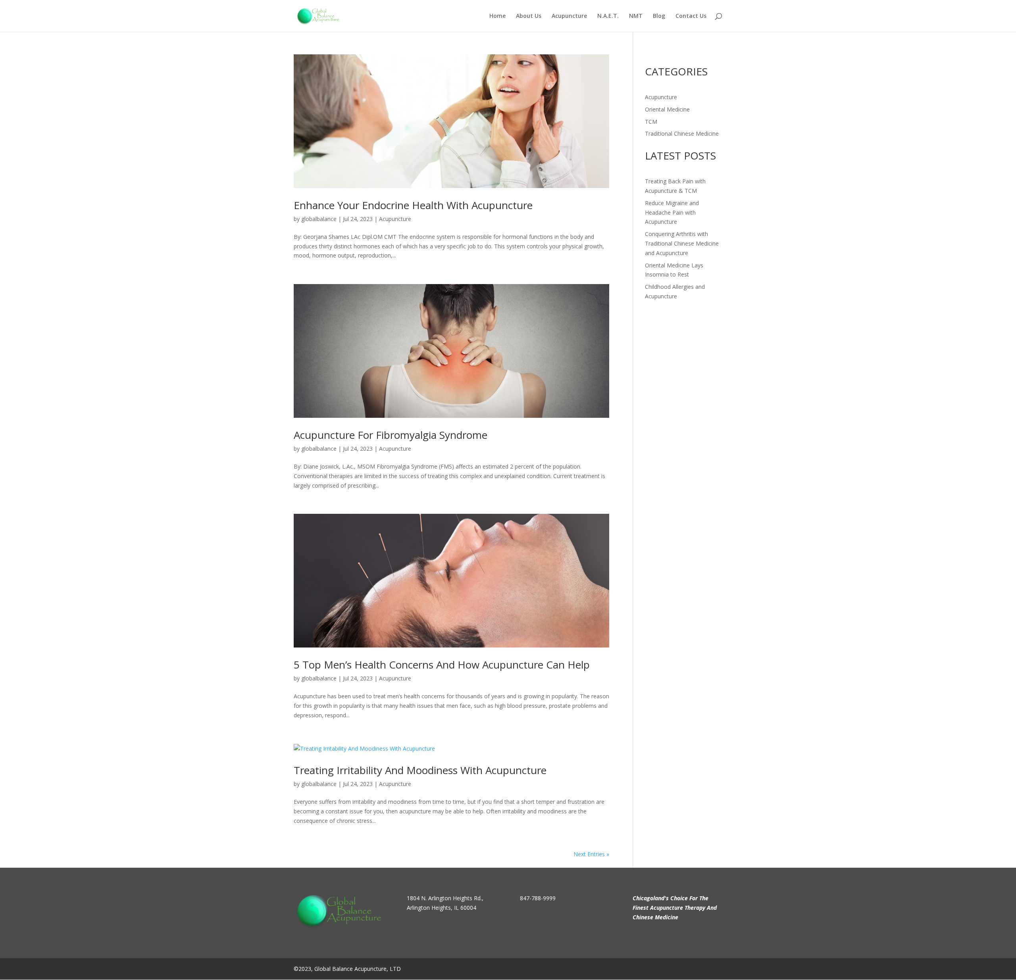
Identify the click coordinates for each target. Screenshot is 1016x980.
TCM (651, 121)
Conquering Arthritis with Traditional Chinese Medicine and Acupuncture (682, 243)
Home (497, 16)
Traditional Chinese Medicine (682, 133)
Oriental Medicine (667, 109)
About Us (528, 16)
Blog (659, 16)
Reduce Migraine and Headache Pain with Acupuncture (672, 212)
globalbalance (319, 219)
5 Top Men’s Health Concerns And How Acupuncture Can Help (442, 664)
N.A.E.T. (608, 16)
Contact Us (690, 16)
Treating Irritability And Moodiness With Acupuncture (420, 770)
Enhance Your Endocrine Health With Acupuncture (413, 205)
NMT (636, 16)
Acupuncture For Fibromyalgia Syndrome (390, 435)
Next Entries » (591, 854)
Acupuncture (569, 16)
